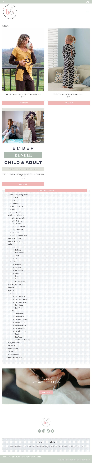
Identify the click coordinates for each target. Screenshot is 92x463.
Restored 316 (86, 460)
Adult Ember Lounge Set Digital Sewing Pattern (23, 94)
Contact (39, 456)
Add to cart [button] (23, 103)
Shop (9, 456)
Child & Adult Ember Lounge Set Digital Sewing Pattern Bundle (23, 175)
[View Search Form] (4, 1)
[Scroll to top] (87, 456)
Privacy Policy (30, 456)
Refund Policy (20, 456)
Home (4, 456)
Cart (13, 456)
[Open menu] (87, 11)
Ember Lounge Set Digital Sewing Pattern (69, 94)
